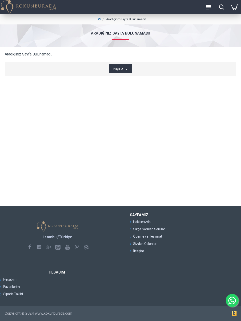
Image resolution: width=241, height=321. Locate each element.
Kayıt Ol (118, 68)
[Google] (48, 247)
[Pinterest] (76, 247)
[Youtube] (67, 247)
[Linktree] (86, 247)
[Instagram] (39, 247)
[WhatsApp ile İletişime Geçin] (232, 300)
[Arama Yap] (221, 7)
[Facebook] (29, 247)
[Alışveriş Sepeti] (234, 7)
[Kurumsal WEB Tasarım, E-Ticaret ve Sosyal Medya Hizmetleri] (234, 313)
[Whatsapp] (57, 247)
